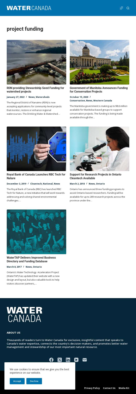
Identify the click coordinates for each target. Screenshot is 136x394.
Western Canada (102, 100)
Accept (17, 381)
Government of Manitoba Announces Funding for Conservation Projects (99, 89)
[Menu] (121, 8)
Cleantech (36, 183)
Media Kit (124, 388)
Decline (34, 381)
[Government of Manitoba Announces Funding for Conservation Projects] (99, 62)
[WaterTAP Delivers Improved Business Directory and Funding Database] (36, 231)
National (48, 183)
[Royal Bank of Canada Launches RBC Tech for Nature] (36, 149)
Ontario (100, 183)
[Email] (85, 360)
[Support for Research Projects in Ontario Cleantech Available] (99, 149)
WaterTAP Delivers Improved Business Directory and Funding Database (31, 259)
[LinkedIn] (68, 360)
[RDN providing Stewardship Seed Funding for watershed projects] (36, 62)
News (32, 97)
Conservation (77, 100)
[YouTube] (76, 360)
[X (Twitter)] (60, 360)
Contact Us (109, 388)
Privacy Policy (92, 388)
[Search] (128, 8)
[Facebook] (51, 360)
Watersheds (43, 97)
